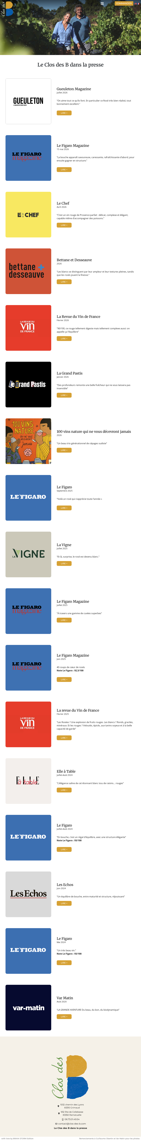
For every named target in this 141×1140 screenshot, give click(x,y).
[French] (138, 3)
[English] (136, 3)
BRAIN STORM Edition (23, 1138)
